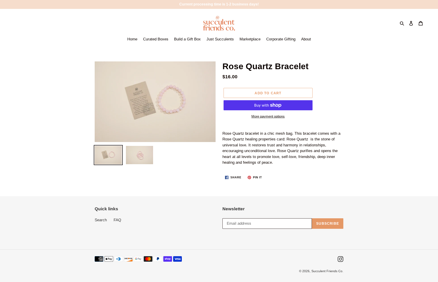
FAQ (117, 220)
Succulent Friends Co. (327, 271)
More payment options (268, 116)
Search (101, 220)
